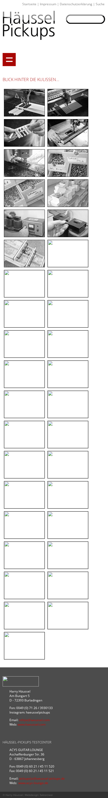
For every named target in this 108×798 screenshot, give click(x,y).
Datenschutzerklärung (76, 4)
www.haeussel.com (32, 724)
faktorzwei (46, 795)
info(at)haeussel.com (34, 720)
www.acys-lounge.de (33, 783)
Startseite (29, 4)
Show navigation (9, 59)
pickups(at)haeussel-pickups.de (42, 778)
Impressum (48, 4)
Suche (100, 4)
